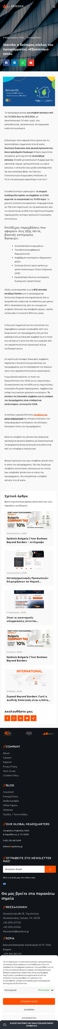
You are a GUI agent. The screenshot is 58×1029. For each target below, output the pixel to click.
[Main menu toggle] (54, 7)
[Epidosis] (13, 7)
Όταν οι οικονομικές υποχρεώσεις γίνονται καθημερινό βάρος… (21, 619)
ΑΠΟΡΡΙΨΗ (29, 1009)
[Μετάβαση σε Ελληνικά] (4, 883)
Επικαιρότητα (34, 37)
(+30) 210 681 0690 (12, 841)
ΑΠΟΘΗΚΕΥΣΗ (29, 1018)
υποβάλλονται (40, 414)
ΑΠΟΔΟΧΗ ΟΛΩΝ (29, 1001)
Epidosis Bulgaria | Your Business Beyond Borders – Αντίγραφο (27, 540)
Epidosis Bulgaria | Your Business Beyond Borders (27, 659)
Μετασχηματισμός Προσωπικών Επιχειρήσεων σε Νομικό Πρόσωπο (27, 580)
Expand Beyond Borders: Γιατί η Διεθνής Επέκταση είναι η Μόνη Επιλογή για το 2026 (27, 698)
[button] (6, 62)
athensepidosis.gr (13, 847)
